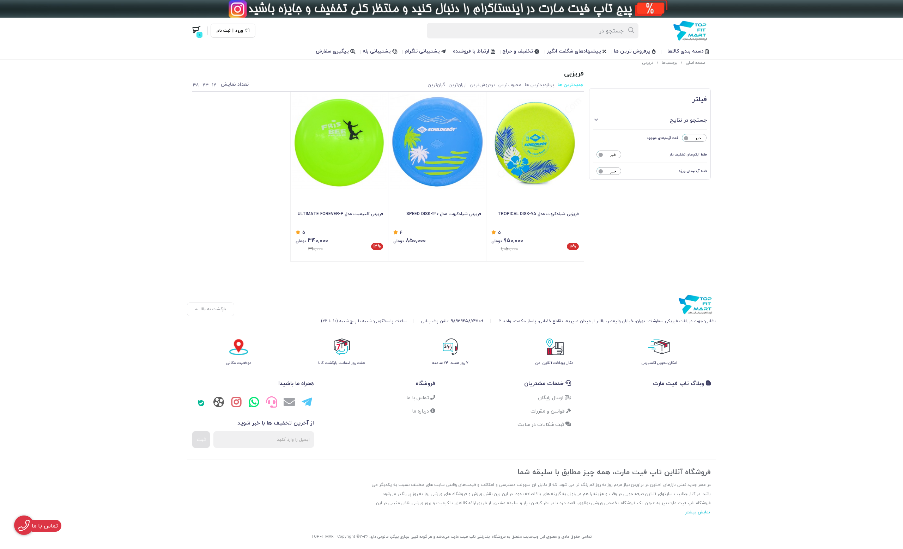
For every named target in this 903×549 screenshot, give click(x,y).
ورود (239, 31)
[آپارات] (219, 403)
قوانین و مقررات (548, 411)
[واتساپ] (254, 403)
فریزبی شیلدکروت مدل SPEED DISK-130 (443, 214)
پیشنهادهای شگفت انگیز (574, 51)
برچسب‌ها (670, 62)
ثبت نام (224, 31)
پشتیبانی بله (377, 51)
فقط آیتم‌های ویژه (693, 171)
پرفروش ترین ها (633, 51)
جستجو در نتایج (688, 119)
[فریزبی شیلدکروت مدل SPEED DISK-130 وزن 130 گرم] (437, 141)
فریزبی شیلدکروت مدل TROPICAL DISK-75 (538, 214)
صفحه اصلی (695, 62)
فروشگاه (425, 383)
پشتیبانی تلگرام (423, 51)
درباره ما (421, 411)
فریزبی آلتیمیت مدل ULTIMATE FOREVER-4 (340, 214)
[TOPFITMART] (451, 9)
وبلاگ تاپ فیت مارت (679, 383)
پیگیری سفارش (333, 51)
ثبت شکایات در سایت (541, 424)
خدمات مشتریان (544, 383)
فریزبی (648, 62)
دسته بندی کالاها (686, 51)
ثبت (201, 439)
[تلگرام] (307, 403)
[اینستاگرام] (236, 403)
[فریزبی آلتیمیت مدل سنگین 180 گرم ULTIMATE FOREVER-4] (339, 141)
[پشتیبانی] (272, 403)
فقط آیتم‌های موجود (662, 138)
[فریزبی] (518, 304)
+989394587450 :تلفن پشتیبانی (452, 321)
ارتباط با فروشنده (472, 51)
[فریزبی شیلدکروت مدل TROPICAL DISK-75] (535, 141)
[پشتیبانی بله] (201, 403)
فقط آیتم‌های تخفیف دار (688, 154)
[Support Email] (289, 403)
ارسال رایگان (551, 397)
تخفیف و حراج (518, 51)
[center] (631, 30)
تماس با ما (418, 397)
